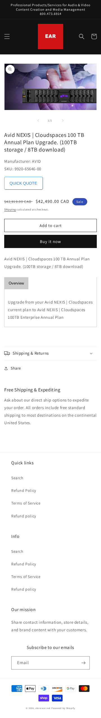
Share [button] (16, 368)
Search (17, 477)
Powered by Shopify (63, 708)
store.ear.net (42, 708)
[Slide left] (38, 120)
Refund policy (23, 516)
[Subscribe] (83, 662)
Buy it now (50, 241)
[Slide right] (63, 120)
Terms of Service (26, 503)
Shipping (10, 209)
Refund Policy (23, 490)
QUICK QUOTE (23, 183)
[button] (7, 36)
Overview (16, 283)
